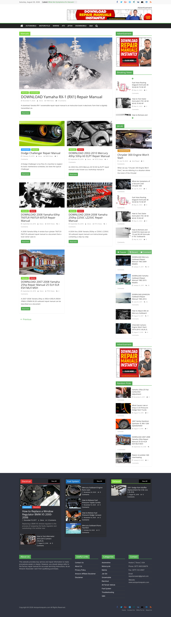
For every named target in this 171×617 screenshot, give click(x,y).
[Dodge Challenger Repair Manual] (42, 122)
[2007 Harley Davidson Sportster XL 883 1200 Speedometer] (124, 420)
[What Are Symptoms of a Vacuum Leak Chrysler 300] (123, 180)
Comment (147, 252)
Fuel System (106, 588)
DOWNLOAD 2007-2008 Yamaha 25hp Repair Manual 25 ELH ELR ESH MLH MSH (40, 285)
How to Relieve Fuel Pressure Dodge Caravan (91, 514)
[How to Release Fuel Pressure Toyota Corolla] (73, 499)
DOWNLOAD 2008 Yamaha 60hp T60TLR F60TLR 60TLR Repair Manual (40, 217)
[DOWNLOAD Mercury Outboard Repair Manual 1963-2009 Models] (124, 255)
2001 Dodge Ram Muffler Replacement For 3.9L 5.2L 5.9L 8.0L (137, 489)
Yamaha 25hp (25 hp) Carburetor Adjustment (140, 391)
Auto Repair (136, 161)
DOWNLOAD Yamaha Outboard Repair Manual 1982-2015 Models (140, 279)
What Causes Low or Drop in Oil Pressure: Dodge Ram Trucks (140, 407)
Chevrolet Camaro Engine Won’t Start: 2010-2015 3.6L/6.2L (139, 327)
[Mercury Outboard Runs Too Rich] (73, 524)
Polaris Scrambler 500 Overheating (140, 456)
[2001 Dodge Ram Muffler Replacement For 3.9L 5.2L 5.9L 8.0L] (118, 486)
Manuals (25, 92)
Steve (41, 101)
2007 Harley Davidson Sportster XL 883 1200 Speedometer (140, 423)
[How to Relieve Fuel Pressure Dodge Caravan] (73, 512)
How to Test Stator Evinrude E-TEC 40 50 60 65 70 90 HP (140, 84)
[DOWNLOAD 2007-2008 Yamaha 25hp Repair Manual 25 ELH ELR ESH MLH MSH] (42, 251)
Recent (135, 252)
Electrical (37, 507)
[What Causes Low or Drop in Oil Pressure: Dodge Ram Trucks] (124, 404)
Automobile (31, 26)
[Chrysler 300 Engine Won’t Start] (134, 131)
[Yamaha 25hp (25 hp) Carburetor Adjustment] (124, 389)
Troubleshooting (124, 150)
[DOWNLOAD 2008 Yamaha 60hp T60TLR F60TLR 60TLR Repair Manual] (42, 184)
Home (124, 610)
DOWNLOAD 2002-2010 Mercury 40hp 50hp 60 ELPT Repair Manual (89, 154)
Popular (123, 252)
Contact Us (79, 562)
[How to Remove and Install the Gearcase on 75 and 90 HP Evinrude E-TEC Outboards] (123, 99)
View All (54, 481)
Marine (56, 26)
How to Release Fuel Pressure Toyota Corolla (91, 501)
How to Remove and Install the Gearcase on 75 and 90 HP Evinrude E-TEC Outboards (141, 102)
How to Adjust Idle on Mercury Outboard (140, 312)
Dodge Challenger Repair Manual (40, 153)
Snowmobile (80, 26)
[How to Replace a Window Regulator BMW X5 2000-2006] (40, 486)
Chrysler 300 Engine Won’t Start (133, 156)
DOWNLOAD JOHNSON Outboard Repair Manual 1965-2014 (141, 296)
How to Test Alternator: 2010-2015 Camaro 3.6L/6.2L (46, 538)
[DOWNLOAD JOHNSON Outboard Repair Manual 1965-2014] (124, 293)
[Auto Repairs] (21, 25)
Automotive (106, 562)
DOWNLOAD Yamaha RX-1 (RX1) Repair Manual (61, 96)
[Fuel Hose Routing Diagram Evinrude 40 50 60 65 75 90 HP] (123, 196)
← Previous (25, 319)
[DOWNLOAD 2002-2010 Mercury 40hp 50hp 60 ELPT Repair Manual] (89, 122)
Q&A (91, 26)
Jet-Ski (104, 574)
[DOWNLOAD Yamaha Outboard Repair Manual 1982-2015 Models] (124, 274)
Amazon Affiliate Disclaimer (85, 574)
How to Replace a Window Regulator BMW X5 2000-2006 (37, 514)
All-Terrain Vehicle (108, 585)
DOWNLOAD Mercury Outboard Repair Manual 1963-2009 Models (140, 260)
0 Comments (61, 101)
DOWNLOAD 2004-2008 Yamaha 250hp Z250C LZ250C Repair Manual (88, 217)
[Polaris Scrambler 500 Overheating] (124, 454)
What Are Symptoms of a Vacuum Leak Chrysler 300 (141, 183)
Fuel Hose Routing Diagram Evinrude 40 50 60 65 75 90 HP (140, 199)
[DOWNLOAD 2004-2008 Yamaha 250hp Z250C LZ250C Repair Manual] (89, 184)
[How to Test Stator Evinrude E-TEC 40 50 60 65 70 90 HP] (123, 83)
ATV (63, 26)
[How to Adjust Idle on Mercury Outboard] (124, 309)
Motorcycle (44, 26)
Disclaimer (79, 577)
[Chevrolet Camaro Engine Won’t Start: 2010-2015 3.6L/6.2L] (124, 323)
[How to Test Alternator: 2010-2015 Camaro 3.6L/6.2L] (28, 535)
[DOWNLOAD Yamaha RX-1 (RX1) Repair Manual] (65, 39)
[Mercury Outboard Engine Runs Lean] (73, 486)
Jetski (70, 26)
